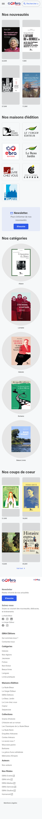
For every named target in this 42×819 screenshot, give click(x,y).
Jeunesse (6, 658)
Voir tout (20, 568)
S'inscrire (21, 226)
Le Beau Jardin (8, 698)
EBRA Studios (7, 790)
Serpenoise (6, 710)
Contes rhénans (8, 737)
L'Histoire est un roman (11, 723)
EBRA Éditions (8, 695)
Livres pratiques (8, 677)
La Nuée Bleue (8, 687)
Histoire (5, 651)
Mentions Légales (10, 803)
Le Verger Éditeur (9, 691)
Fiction (4, 662)
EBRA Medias (7, 783)
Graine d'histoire (8, 719)
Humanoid (6, 794)
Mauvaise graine (9, 745)
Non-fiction (6, 666)
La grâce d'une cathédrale (12, 752)
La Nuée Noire (7, 730)
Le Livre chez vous (9, 702)
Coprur (4, 706)
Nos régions (7, 655)
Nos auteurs (7, 765)
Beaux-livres (7, 669)
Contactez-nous (8, 642)
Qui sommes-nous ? (10, 638)
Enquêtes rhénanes (10, 734)
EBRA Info (6, 779)
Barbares (5, 748)
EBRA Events (7, 776)
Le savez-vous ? (8, 741)
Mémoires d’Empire (10, 756)
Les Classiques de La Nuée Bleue (15, 726)
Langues (5, 673)
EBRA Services (8, 787)
